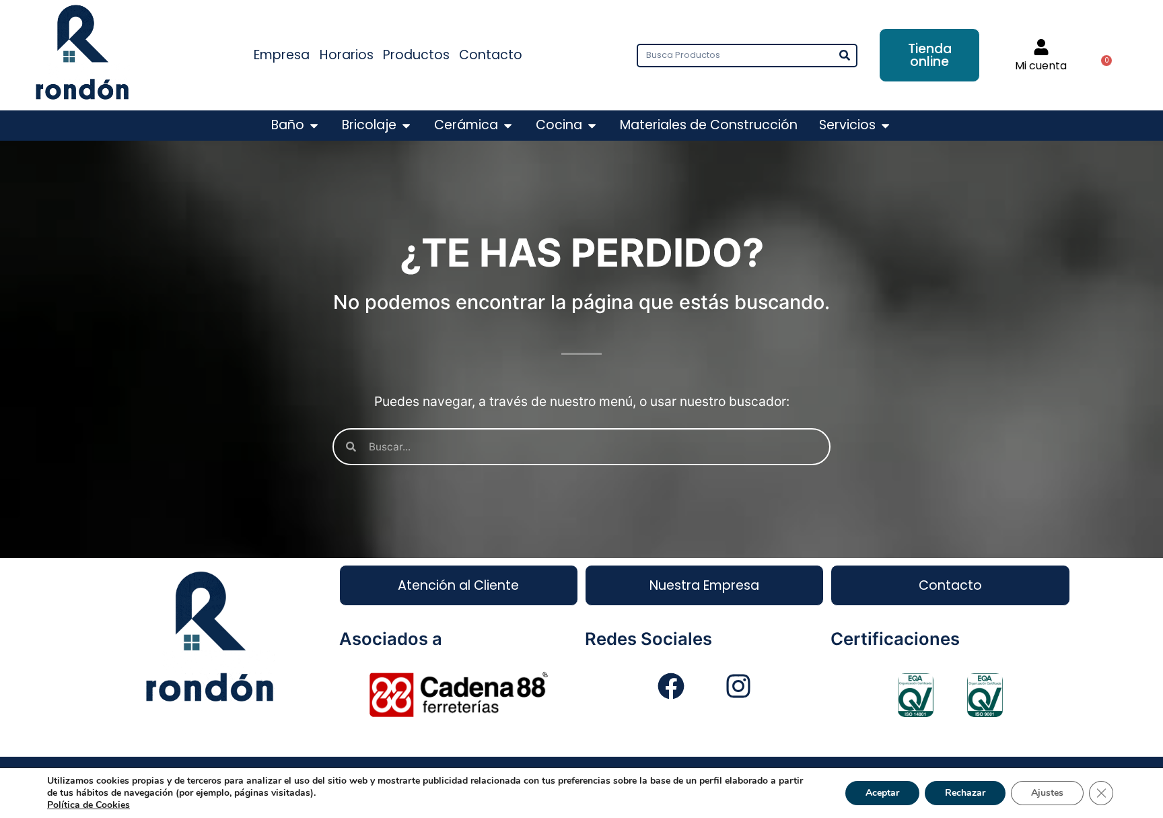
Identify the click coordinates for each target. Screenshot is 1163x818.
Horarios (347, 55)
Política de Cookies (88, 804)
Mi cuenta (1041, 65)
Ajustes (1047, 792)
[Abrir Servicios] (885, 125)
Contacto (490, 55)
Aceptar (882, 792)
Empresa (282, 55)
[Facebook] (671, 686)
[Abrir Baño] (314, 125)
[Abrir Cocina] (592, 125)
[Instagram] (738, 686)
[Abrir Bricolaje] (406, 125)
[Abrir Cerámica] (507, 125)
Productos (416, 55)
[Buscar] (844, 55)
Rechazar (965, 792)
